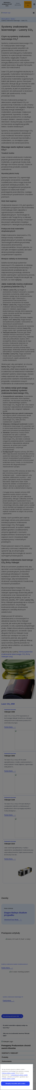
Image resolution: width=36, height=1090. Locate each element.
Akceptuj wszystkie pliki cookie (15, 1083)
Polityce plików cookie (8, 1073)
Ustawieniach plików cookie (19, 1075)
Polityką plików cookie (8, 1079)
